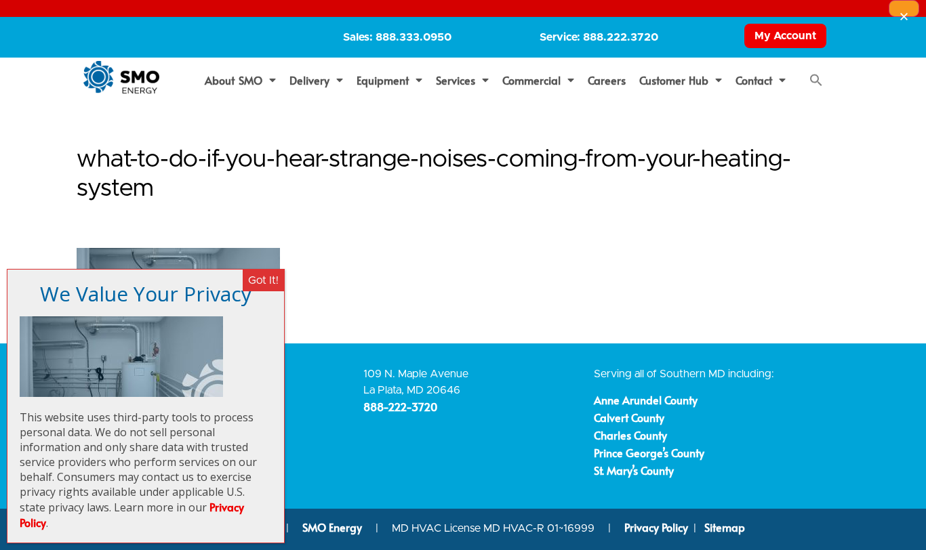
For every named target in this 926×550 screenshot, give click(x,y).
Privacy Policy (656, 527)
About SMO (233, 79)
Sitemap (724, 527)
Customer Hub (674, 79)
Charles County (630, 434)
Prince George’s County (649, 452)
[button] (816, 80)
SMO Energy (333, 527)
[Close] (904, 8)
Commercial (531, 79)
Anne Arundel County (646, 399)
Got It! (263, 280)
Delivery (309, 79)
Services (455, 79)
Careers (607, 79)
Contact (754, 79)
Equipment (383, 79)
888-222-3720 (400, 406)
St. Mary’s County (634, 470)
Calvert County (629, 417)
